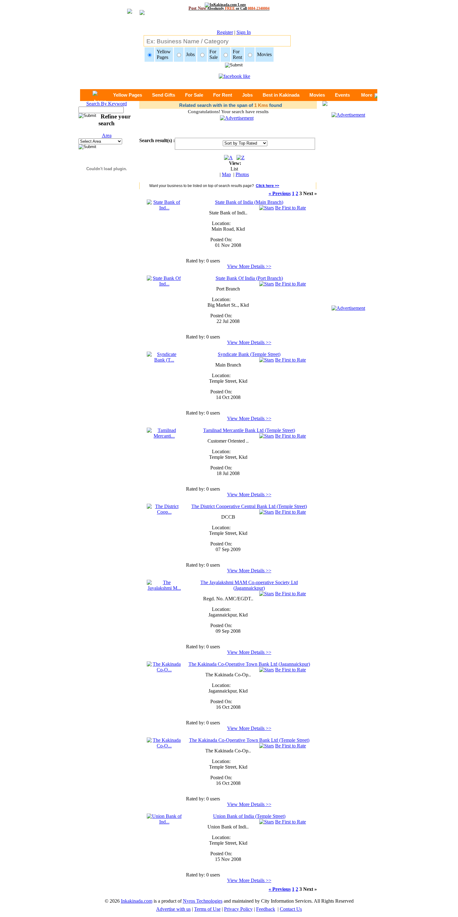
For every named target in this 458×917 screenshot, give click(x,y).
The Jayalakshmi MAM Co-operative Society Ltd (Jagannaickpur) (249, 585)
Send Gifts (163, 95)
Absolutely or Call (229, 8)
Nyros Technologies (202, 901)
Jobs (247, 95)
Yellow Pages (127, 95)
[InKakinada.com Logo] (229, 4)
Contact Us (291, 909)
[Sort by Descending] (240, 157)
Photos (242, 174)
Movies (317, 95)
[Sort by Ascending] (228, 157)
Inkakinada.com (136, 901)
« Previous (280, 193)
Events (342, 95)
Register (225, 32)
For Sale (194, 95)
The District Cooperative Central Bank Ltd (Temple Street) (249, 506)
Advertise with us (173, 909)
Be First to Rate (290, 207)
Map (226, 174)
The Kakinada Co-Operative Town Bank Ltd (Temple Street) (249, 740)
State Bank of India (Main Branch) (249, 202)
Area (107, 135)
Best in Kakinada (281, 95)
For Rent (222, 95)
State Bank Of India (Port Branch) (249, 278)
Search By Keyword (106, 103)
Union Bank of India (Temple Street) (249, 816)
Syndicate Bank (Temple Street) (249, 354)
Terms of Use (207, 909)
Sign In (243, 32)
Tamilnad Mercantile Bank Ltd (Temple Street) (249, 430)
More (366, 95)
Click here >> (267, 186)
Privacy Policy (238, 909)
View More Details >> (249, 266)
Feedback (265, 909)
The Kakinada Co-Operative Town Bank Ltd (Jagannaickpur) (249, 664)
